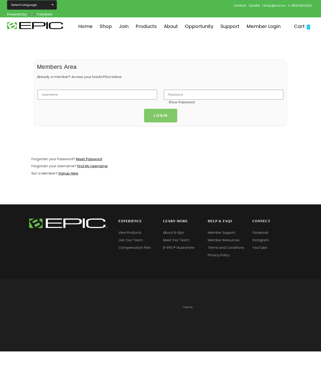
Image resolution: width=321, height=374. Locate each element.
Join (124, 26)
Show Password (182, 102)
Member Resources (223, 240)
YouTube (259, 247)
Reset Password (89, 159)
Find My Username (92, 166)
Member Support (221, 232)
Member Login (264, 26)
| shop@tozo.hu (274, 5)
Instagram (260, 240)
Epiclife (254, 5)
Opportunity (199, 26)
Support (229, 26)
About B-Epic (173, 232)
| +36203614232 (300, 5)
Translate (44, 14)
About (171, 26)
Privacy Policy (219, 255)
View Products (129, 232)
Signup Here (68, 173)
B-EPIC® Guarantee (178, 247)
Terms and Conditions (226, 247)
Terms (188, 307)
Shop (106, 26)
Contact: (240, 5)
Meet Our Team (176, 240)
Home (85, 26)
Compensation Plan (134, 247)
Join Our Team (130, 240)
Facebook (260, 232)
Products (146, 26)
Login (161, 115)
